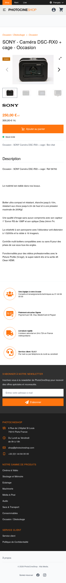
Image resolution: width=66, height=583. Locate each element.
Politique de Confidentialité (15, 541)
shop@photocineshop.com (21, 447)
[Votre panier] (61, 9)
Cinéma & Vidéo (10, 470)
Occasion (33, 34)
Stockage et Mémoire (12, 476)
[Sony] (33, 105)
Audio (5, 500)
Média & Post (8, 494)
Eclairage (7, 482)
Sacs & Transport (10, 506)
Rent (16, 2)
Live (25, 2)
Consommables (10, 513)
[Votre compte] (53, 9)
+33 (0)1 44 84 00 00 (18, 453)
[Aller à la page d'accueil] (22, 9)
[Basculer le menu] (4, 9)
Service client (8, 535)
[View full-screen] (60, 58)
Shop (7, 2)
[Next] (58, 69)
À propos (6, 557)
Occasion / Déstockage (13, 34)
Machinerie (7, 488)
